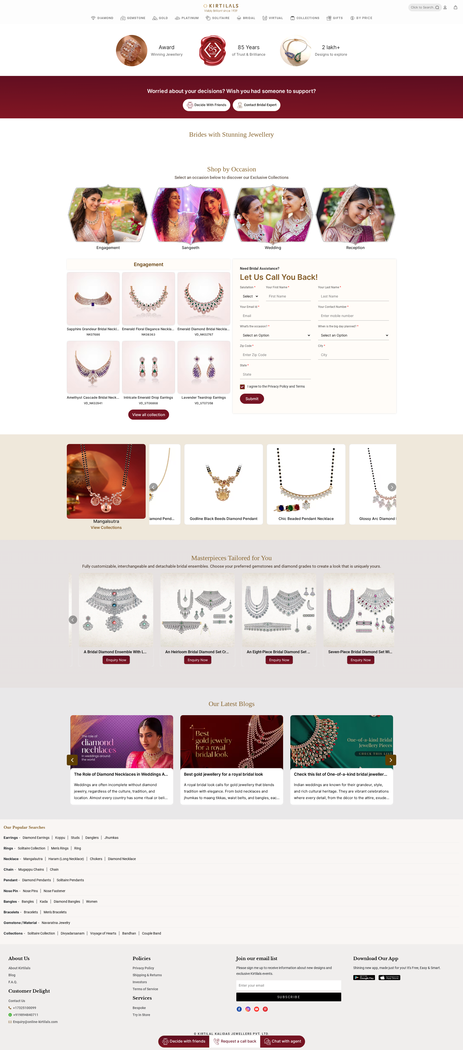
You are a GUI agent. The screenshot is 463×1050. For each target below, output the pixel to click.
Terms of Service (145, 989)
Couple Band (151, 933)
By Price (364, 18)
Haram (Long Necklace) (66, 859)
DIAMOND (105, 18)
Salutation (247, 287)
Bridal (249, 18)
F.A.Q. (12, 982)
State (244, 365)
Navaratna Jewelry (56, 923)
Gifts (338, 18)
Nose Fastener (54, 891)
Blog (11, 975)
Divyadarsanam (73, 933)
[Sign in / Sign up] (445, 7)
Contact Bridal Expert (260, 105)
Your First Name (277, 287)
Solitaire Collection (32, 848)
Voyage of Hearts (103, 933)
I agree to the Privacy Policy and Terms (276, 386)
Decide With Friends (209, 105)
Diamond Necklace (122, 859)
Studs (75, 838)
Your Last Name (329, 287)
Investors (140, 982)
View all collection (148, 414)
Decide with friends (187, 1041)
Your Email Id (249, 307)
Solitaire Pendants (70, 880)
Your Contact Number (333, 307)
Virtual (276, 18)
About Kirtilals (19, 968)
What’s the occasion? (254, 326)
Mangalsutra (33, 859)
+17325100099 (24, 1008)
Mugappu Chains (31, 869)
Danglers (92, 838)
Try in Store (141, 1015)
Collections (308, 18)
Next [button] (392, 487)
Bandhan (129, 933)
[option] (108, 218)
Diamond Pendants (37, 880)
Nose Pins (31, 891)
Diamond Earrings (36, 838)
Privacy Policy (143, 968)
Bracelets (31, 912)
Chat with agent (286, 1041)
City (321, 346)
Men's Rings (60, 848)
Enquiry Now (110, 660)
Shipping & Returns (147, 975)
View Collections (106, 527)
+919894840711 (25, 1015)
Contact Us (16, 1001)
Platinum (190, 18)
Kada (44, 901)
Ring (77, 848)
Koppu (60, 838)
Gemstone (136, 18)
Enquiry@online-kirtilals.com (35, 1022)
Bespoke (139, 1008)
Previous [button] (153, 487)
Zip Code (246, 346)
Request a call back (238, 1041)
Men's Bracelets (55, 912)
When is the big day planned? (338, 326)
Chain (54, 869)
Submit (252, 398)
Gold (163, 18)
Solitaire (221, 18)
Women (91, 901)
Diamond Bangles (67, 901)
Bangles (28, 901)
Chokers (96, 859)
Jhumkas (111, 838)
